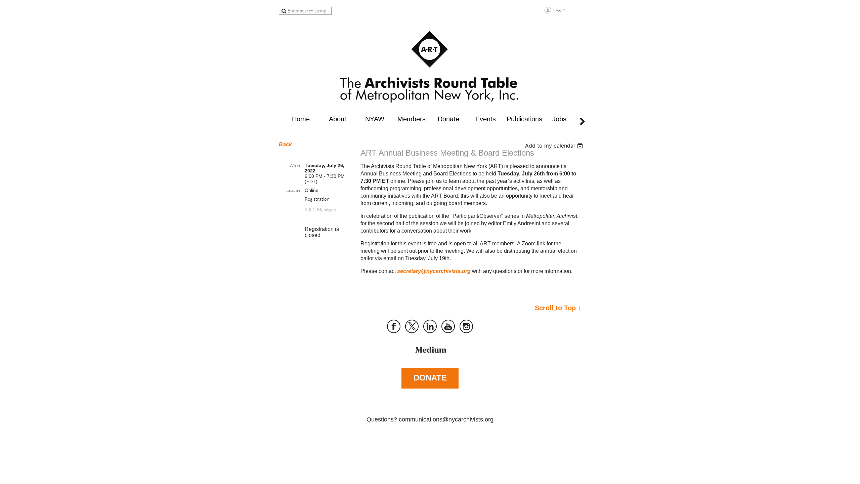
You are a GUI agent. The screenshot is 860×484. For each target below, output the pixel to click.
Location (293, 190)
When (295, 165)
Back (285, 144)
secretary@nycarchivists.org (434, 271)
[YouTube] (448, 326)
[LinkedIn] (430, 326)
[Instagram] (466, 326)
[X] (412, 326)
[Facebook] (393, 326)
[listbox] (555, 146)
